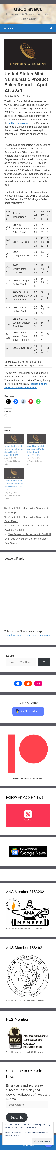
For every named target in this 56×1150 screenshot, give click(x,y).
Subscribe (16, 1117)
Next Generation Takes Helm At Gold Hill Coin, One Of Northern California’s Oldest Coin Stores (27, 538)
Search (10, 655)
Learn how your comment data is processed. (27, 635)
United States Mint (17, 508)
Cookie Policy (15, 1135)
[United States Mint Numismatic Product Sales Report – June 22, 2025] (36, 439)
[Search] (44, 662)
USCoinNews (28, 9)
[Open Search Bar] (51, 28)
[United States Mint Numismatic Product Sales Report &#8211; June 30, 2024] (14, 439)
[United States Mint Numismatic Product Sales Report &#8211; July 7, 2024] (14, 473)
